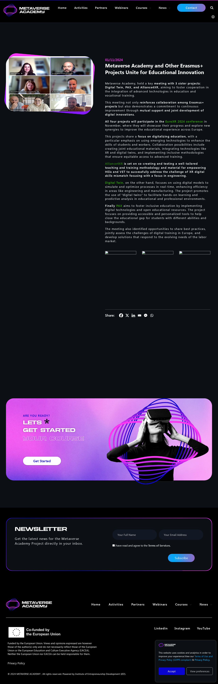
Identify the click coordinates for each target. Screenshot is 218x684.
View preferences (199, 671)
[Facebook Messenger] (145, 315)
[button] (212, 8)
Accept (172, 671)
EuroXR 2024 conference (184, 121)
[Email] (139, 315)
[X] (127, 315)
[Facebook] (121, 315)
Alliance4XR (114, 163)
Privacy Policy (16, 663)
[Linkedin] (133, 315)
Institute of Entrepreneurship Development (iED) (100, 674)
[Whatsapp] (151, 315)
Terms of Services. (159, 545)
